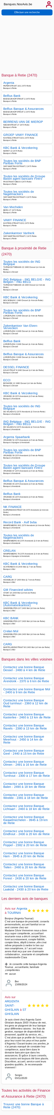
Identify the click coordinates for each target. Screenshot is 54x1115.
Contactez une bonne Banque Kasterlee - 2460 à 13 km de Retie (27, 716)
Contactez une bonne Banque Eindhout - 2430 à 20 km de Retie (26, 832)
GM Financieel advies (18, 590)
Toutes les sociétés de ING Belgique (21, 262)
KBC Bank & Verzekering (20, 148)
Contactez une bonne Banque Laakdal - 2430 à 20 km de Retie (25, 888)
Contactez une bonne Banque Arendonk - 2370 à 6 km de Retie (26, 680)
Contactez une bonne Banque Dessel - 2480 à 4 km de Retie (24, 668)
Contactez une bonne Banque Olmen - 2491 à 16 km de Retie (25, 763)
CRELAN (9, 550)
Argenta (8, 83)
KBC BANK (11, 618)
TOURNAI (14, 912)
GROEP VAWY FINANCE (20, 135)
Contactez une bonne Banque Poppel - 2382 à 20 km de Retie (25, 843)
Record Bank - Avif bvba (20, 522)
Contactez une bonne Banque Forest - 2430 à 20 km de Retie (24, 877)
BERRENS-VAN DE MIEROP (23, 122)
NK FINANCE (12, 507)
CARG (7, 577)
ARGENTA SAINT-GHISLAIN (12, 1005)
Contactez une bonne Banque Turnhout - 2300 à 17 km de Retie (26, 774)
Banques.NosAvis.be (18, 4)
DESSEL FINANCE (16, 367)
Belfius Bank (11, 96)
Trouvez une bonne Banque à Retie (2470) (23, 1106)
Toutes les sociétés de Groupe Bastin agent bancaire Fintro (24, 177)
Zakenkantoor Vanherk (18, 233)
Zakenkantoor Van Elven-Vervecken (20, 326)
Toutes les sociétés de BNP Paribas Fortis (22, 162)
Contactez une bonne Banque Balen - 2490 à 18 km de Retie (24, 785)
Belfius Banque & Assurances (23, 109)
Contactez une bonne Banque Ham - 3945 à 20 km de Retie (23, 855)
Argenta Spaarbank (16, 437)
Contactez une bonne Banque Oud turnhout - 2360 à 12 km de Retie (25, 703)
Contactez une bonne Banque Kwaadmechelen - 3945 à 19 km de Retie (25, 820)
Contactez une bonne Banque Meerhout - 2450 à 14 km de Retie (23, 739)
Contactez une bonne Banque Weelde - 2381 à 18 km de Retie (25, 796)
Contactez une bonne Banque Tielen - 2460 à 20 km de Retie (24, 866)
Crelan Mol (10, 631)
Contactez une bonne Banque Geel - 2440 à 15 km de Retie (23, 752)
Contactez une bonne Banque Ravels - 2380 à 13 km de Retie (25, 727)
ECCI (6, 380)
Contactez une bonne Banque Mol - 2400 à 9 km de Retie (26, 691)
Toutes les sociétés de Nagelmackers (18, 192)
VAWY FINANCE (14, 220)
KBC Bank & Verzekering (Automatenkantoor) (20, 604)
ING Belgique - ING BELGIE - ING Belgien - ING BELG (27, 280)
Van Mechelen (13, 207)
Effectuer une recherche (27, 12)
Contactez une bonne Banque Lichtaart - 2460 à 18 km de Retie (26, 807)
